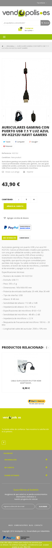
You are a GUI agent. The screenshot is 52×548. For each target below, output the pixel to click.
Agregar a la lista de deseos (18, 218)
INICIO (10, 525)
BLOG (31, 525)
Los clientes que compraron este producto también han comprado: (3, 116)
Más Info (27, 547)
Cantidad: (7, 199)
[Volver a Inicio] (2, 46)
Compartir (20, 142)
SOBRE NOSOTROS (21, 525)
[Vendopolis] (26, 13)
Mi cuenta (9, 467)
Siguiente (48, 116)
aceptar (46, 545)
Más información (9, 238)
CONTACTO (38, 525)
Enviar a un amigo (12, 172)
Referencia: (6, 153)
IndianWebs (45, 531)
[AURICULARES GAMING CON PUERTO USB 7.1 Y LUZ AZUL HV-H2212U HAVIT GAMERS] (19, 116)
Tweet (7, 142)
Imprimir (30, 172)
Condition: (6, 157)
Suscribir (43, 506)
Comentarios (24, 238)
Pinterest (8, 146)
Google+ (34, 142)
